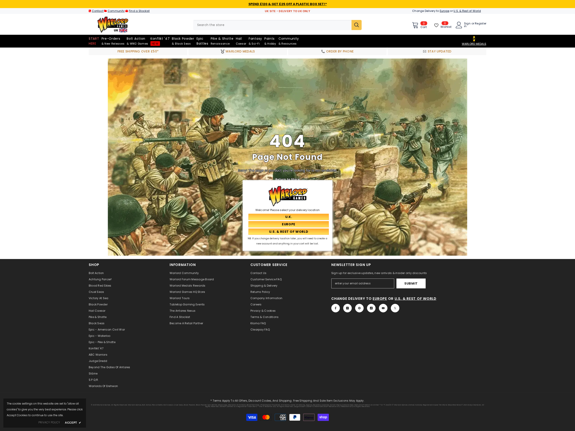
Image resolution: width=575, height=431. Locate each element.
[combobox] (272, 25)
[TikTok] (371, 308)
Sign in (467, 25)
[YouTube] (383, 308)
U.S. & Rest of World (467, 11)
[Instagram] (347, 308)
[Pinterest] (359, 308)
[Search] (277, 25)
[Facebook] (335, 308)
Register (480, 23)
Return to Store (287, 179)
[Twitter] (395, 308)
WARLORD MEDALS (474, 44)
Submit (411, 283)
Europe (444, 11)
